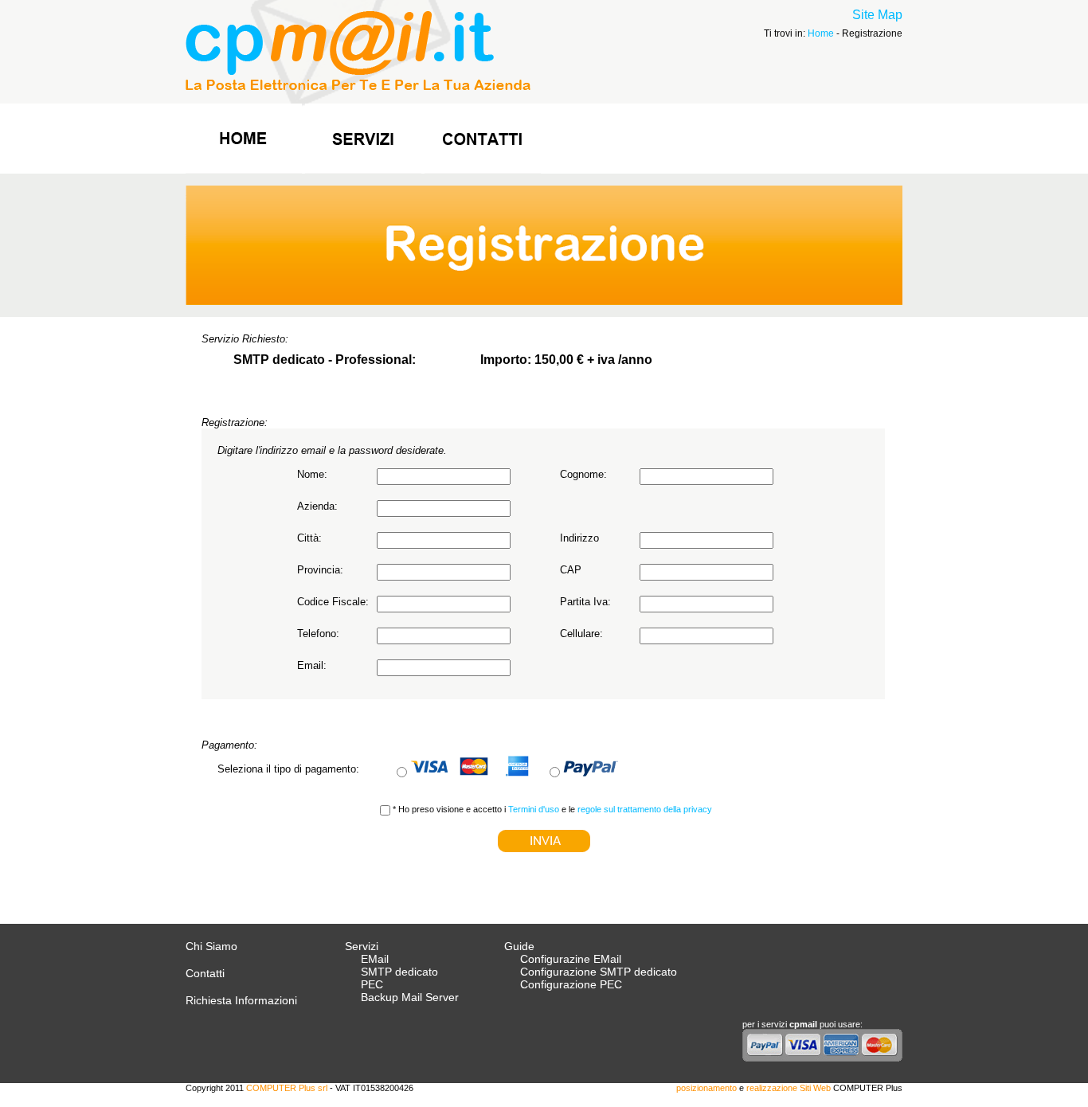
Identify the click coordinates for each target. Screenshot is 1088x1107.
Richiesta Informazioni (241, 1000)
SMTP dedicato (399, 971)
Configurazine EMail (570, 958)
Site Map (877, 15)
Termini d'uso (533, 809)
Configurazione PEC (571, 984)
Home (821, 33)
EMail (375, 958)
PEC (372, 984)
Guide (519, 946)
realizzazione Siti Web (788, 1088)
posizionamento (706, 1088)
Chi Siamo (211, 946)
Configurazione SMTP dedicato (598, 971)
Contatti (205, 973)
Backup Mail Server (410, 997)
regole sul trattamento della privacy (644, 809)
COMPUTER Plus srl (288, 1088)
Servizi (361, 946)
